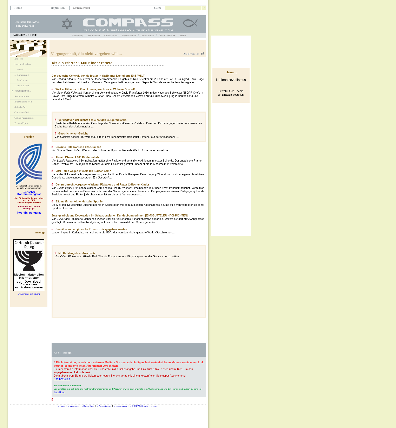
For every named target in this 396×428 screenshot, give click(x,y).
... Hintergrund (21, 74)
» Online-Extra (88, 405)
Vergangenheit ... (22, 90)
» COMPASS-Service (139, 405)
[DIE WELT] (138, 75)
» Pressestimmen (104, 405)
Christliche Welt (21, 112)
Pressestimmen (129, 35)
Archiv (182, 35)
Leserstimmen (147, 35)
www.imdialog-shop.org (29, 294)
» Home (61, 405)
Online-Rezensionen (24, 117)
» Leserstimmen (120, 405)
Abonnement (93, 35)
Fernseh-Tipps (21, 123)
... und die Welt (21, 85)
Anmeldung (77, 35)
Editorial (18, 58)
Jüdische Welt (20, 106)
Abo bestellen (62, 378)
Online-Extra (111, 35)
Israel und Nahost (22, 63)
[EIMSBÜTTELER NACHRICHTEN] (166, 215)
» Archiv (155, 405)
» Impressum (73, 405)
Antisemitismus (21, 96)
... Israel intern (21, 80)
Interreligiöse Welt (23, 101)
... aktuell (18, 69)
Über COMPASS (167, 35)
